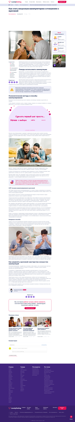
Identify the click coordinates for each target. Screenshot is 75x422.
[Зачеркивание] (17, 351)
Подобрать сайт (62, 1)
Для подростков (35, 368)
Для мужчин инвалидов (48, 389)
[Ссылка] (23, 351)
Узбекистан (11, 390)
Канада (10, 381)
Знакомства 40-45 (35, 371)
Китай (10, 380)
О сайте (11, 412)
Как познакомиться (24, 4)
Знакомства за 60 (35, 373)
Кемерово (22, 389)
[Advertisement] (37, 23)
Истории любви (32, 1)
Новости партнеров (14, 413)
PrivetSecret (60, 48)
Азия (9, 389)
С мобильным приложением (49, 391)
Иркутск (22, 390)
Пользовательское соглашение (41, 412)
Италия (10, 399)
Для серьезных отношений (49, 371)
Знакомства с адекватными (49, 384)
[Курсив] (14, 351)
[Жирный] (13, 351)
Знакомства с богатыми (48, 380)
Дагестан (10, 386)
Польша (10, 368)
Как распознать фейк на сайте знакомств (43, 329)
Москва (22, 368)
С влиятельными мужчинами (47, 386)
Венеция (10, 398)
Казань (22, 384)
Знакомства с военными (48, 381)
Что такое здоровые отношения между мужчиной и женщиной (28, 329)
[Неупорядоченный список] (20, 351)
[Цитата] (21, 351)
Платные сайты (47, 375)
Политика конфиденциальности (26, 412)
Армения (10, 371)
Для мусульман (47, 390)
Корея (10, 393)
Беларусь (10, 384)
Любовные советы (46, 1)
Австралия (10, 376)
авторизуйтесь (44, 344)
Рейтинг (16, 412)
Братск (22, 381)
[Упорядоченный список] (18, 351)
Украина (10, 385)
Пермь (22, 386)
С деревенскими (47, 377)
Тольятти (22, 388)
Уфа (21, 373)
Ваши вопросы (38, 1)
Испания (10, 397)
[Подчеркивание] (16, 351)
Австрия (10, 377)
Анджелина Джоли (20, 289)
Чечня (10, 394)
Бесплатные (46, 368)
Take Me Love (61, 42)
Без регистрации (47, 376)
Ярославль (22, 371)
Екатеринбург (23, 385)
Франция (10, 375)
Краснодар (22, 372)
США (9, 395)
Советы (16, 4)
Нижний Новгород (24, 380)
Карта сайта (61, 412)
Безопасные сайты (47, 372)
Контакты (52, 1)
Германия (10, 372)
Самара (22, 376)
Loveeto (59, 36)
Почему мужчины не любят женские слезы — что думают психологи (15, 329)
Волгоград (22, 375)
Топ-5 (45, 373)
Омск (21, 377)
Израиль (10, 401)
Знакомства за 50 (35, 372)
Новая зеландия (11, 388)
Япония (10, 402)
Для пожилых (34, 375)
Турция (10, 373)
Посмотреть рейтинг (30, 308)
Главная (26, 1)
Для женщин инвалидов (48, 387)
